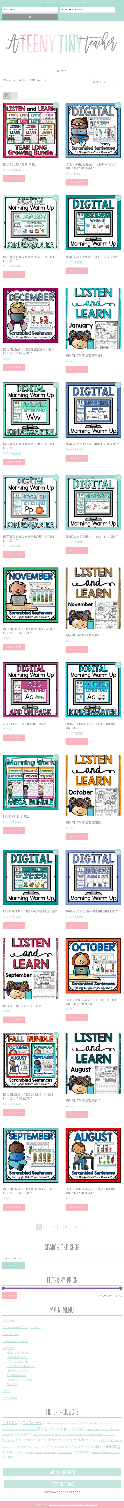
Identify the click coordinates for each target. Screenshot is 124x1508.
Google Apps (22, 1434)
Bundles (8, 1320)
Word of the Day (19, 1379)
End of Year (31, 1430)
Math (6, 1391)
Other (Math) (40, 1447)
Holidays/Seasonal (64, 1435)
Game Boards (18, 1352)
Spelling (20, 1452)
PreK (75, 1447)
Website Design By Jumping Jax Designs (73, 1505)
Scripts (7, 1452)
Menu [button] (64, 71)
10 (77, 1227)
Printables (91, 1446)
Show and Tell (17, 1370)
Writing (12, 1384)
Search (13, 1266)
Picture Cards (18, 1361)
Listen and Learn (15, 1341)
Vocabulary (81, 1452)
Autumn (73, 1423)
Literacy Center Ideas (68, 1440)
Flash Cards (93, 1429)
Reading (111, 1446)
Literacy (8, 1348)
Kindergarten (30, 1439)
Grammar (37, 1435)
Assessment (63, 1423)
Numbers (21, 1447)
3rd (20, 1423)
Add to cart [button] (14, 178)
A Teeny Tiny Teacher (62, 43)
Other (31, 1447)
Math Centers (110, 1440)
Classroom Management (21, 1327)
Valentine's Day (64, 1453)
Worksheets (110, 1452)
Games (115, 1429)
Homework (79, 1435)
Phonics (54, 1447)
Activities (32, 1422)
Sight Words (16, 1375)
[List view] (14, 96)
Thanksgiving (50, 1453)
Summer (39, 1453)
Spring (30, 1452)
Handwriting (49, 1435)
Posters (66, 1447)
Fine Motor (10, 1334)
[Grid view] (6, 96)
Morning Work (17, 1357)
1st (5, 1422)
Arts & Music (50, 1423)
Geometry (6, 1435)
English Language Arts (62, 1429)
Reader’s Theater (21, 1366)
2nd (13, 1422)
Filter (9, 1296)
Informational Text (94, 1435)
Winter (96, 1452)
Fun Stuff (105, 1430)
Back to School (88, 1423)
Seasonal (9, 1398)
